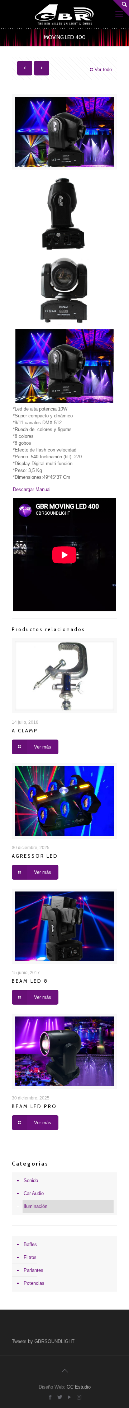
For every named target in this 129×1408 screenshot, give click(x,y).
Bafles (30, 1244)
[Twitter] (59, 1397)
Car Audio (34, 1193)
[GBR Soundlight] (64, 14)
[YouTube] (69, 1397)
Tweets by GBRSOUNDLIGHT (43, 1341)
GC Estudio (79, 1387)
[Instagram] (79, 1397)
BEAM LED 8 (30, 981)
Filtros (30, 1257)
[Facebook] (50, 1397)
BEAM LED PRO (34, 1106)
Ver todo (103, 69)
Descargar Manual (32, 489)
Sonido (31, 1180)
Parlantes (33, 1270)
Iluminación (35, 1206)
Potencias (34, 1283)
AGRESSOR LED (35, 856)
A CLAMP (25, 730)
